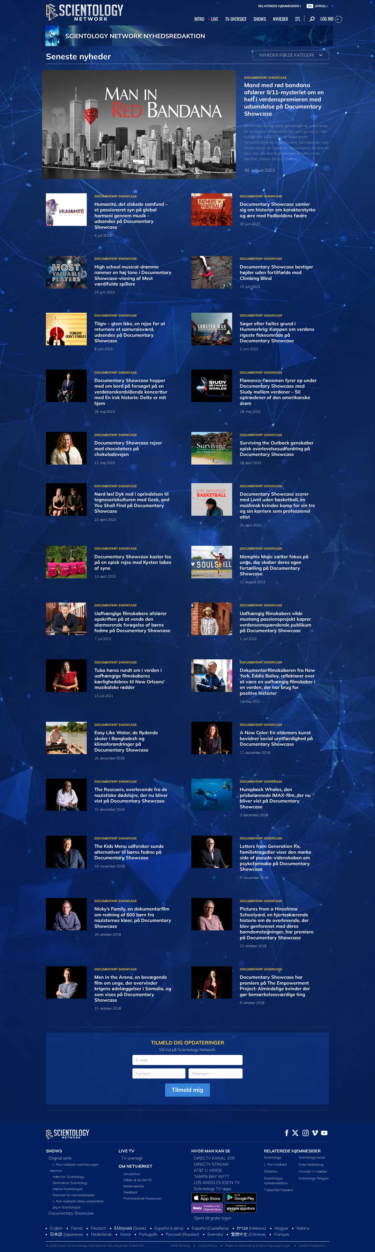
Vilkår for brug (180, 1245)
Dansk (77, 1228)
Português (148, 1234)
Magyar (281, 1228)
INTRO (199, 19)
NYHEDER (280, 19)
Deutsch (98, 1228)
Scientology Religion (314, 1178)
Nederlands (101, 1234)
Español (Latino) (169, 1228)
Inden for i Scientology (68, 1177)
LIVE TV (126, 1150)
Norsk (125, 1234)
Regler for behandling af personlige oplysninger (257, 1245)
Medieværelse (133, 1186)
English (56, 1228)
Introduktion (131, 1174)
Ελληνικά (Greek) (130, 1228)
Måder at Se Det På (137, 1180)
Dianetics (270, 1171)
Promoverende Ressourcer (142, 1198)
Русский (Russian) (182, 1234)
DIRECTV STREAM (211, 1164)
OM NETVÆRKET (135, 1166)
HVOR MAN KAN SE (210, 1150)
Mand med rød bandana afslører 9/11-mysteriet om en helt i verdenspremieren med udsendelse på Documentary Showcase (284, 99)
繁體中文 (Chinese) (248, 1234)
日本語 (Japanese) (66, 1234)
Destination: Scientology (70, 1183)
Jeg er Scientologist (66, 1207)
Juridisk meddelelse (312, 1245)
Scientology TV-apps (212, 1188)
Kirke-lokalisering (311, 1164)
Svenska (215, 1234)
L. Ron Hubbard (275, 1164)
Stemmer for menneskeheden (74, 1195)
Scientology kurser (312, 1157)
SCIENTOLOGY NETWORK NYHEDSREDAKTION (135, 36)
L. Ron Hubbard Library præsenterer (78, 1201)
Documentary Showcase (71, 1213)
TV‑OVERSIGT (235, 19)
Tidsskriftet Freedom (278, 1190)
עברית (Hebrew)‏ (251, 1228)
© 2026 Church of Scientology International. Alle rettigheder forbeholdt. (95, 1245)
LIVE (214, 19)
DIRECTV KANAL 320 (214, 1158)
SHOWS (260, 19)
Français (281, 1234)
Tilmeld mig (187, 1089)
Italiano (302, 1228)
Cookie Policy (207, 1245)
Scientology (272, 1157)
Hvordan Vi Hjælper (313, 1171)
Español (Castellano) (210, 1228)
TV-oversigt (131, 1158)
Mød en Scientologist (68, 1189)
